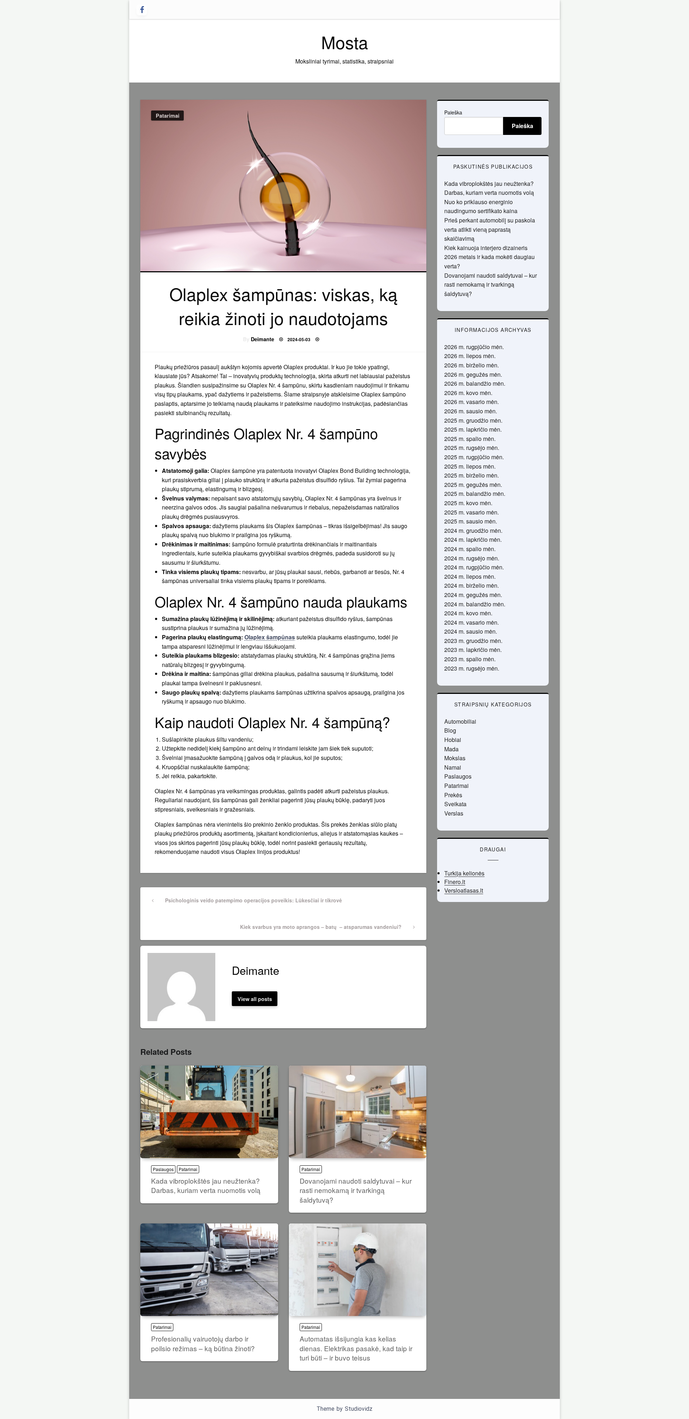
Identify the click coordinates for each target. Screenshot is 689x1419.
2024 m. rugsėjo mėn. (471, 558)
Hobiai (452, 740)
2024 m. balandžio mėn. (474, 604)
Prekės (453, 795)
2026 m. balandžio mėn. (474, 383)
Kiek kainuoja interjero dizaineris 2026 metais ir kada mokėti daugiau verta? (489, 257)
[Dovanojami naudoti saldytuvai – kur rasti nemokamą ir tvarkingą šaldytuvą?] (358, 1112)
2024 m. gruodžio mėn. (473, 530)
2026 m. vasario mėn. (471, 402)
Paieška (453, 112)
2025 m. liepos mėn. (470, 466)
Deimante (262, 339)
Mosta (344, 41)
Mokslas (454, 758)
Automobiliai (460, 721)
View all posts (255, 998)
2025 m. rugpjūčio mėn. (474, 457)
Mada (451, 749)
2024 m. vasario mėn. (471, 622)
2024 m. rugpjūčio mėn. (474, 567)
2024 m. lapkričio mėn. (473, 539)
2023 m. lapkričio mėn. (473, 649)
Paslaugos (163, 1169)
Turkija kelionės (464, 873)
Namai (452, 767)
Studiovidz (358, 1408)
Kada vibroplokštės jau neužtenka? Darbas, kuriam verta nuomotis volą (206, 1185)
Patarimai (167, 115)
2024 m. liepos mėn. (470, 576)
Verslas (453, 813)
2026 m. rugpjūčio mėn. (474, 347)
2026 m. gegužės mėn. (473, 374)
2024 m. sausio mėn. (470, 631)
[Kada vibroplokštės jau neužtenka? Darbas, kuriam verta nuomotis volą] (209, 1112)
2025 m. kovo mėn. (468, 503)
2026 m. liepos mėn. (470, 356)
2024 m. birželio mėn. (471, 585)
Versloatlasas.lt (463, 890)
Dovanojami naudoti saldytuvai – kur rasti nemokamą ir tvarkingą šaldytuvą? (356, 1190)
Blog (450, 730)
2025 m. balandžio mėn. (474, 493)
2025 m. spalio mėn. (470, 438)
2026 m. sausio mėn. (470, 411)
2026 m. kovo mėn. (468, 393)
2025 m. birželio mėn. (471, 475)
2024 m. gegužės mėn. (473, 595)
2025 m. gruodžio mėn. (473, 420)
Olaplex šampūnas (269, 637)
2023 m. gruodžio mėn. (473, 640)
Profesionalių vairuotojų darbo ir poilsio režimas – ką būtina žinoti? (203, 1343)
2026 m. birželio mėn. (471, 365)
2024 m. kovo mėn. (468, 613)
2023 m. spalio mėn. (470, 659)
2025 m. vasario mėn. (471, 512)
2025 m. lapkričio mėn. (473, 429)
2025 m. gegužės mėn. (473, 484)
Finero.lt (454, 882)
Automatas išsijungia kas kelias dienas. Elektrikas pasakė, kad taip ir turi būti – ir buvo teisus (356, 1348)
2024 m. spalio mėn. (470, 549)
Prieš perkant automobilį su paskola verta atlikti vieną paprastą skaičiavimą (489, 229)
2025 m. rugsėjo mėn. (471, 447)
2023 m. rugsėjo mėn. (471, 668)
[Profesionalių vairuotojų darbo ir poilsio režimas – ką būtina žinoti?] (209, 1269)
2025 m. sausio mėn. (470, 521)
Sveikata (455, 804)
